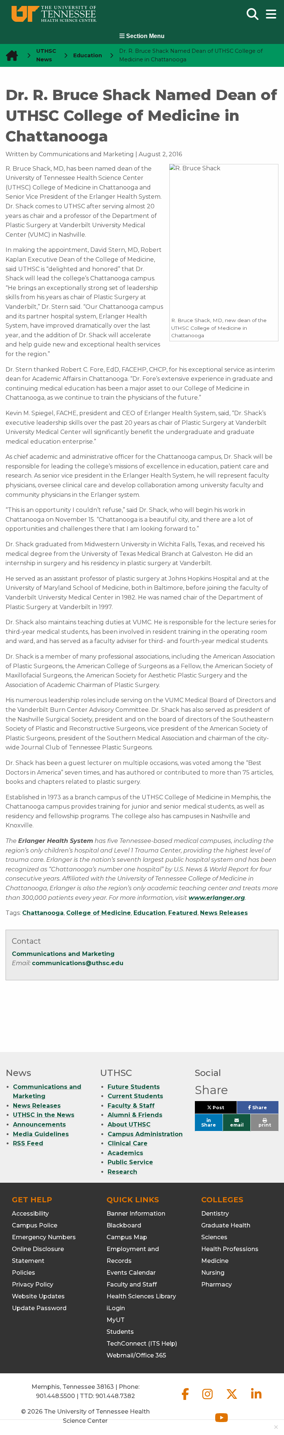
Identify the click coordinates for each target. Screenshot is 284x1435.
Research (122, 1171)
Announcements (39, 1124)
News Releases (224, 912)
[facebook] (186, 1400)
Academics (125, 1152)
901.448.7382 (115, 1396)
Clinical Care (128, 1143)
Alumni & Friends (135, 1114)
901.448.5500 (55, 1396)
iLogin (115, 1308)
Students (120, 1331)
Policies (23, 1272)
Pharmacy (216, 1284)
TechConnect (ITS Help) (141, 1343)
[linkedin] (256, 1400)
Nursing (212, 1272)
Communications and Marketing (63, 953)
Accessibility (30, 1213)
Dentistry (215, 1213)
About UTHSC (129, 1124)
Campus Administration (145, 1134)
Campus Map (126, 1237)
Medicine (215, 1260)
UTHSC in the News (43, 1114)
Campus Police (34, 1225)
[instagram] (208, 1400)
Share (264, 1109)
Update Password (39, 1308)
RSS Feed (28, 1143)
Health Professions (229, 1249)
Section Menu (145, 36)
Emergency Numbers (44, 1237)
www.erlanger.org (217, 897)
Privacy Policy (32, 1284)
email (237, 1125)
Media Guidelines (41, 1134)
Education (149, 912)
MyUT (115, 1319)
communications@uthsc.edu (78, 963)
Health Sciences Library (141, 1296)
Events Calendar (131, 1272)
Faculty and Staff (131, 1284)
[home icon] (9, 55)
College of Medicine (98, 912)
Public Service (130, 1162)
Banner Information (135, 1213)
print (264, 1125)
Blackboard (123, 1225)
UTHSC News (46, 55)
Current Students (135, 1096)
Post (224, 1109)
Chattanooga (43, 912)
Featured (182, 912)
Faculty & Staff (131, 1105)
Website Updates (38, 1296)
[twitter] (232, 1400)
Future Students (134, 1086)
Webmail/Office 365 (136, 1355)
